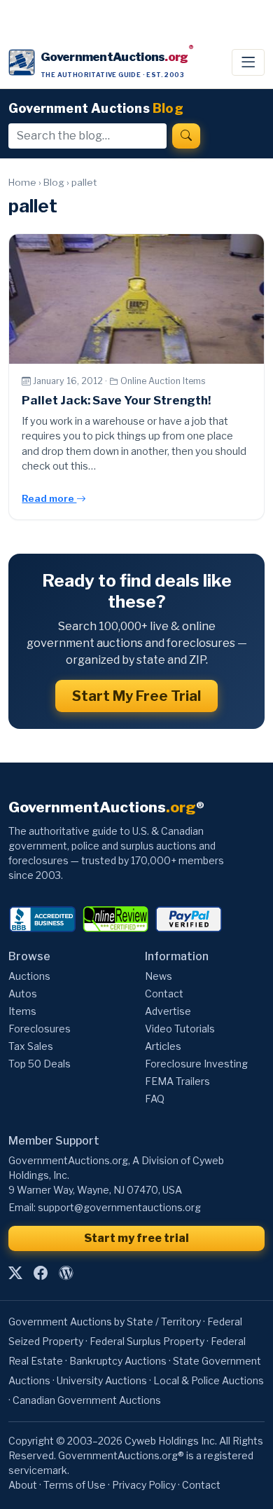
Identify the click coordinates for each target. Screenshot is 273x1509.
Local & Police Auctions (208, 1380)
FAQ (154, 1099)
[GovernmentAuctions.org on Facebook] (41, 1272)
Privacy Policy (144, 1485)
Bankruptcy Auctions (118, 1361)
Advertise (168, 1011)
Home (22, 182)
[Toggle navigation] (248, 62)
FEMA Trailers (177, 1081)
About (22, 1485)
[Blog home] (66, 1272)
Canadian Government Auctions (87, 1400)
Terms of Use (74, 1485)
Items (22, 1011)
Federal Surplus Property (147, 1341)
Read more (49, 498)
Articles (163, 1046)
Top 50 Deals (39, 1064)
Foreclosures (39, 1029)
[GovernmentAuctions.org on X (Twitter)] (15, 1272)
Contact (164, 993)
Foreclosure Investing (196, 1064)
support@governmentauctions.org (119, 1207)
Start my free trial (136, 1238)
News (158, 976)
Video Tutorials (180, 1029)
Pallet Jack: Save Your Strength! (116, 400)
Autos (22, 993)
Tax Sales (30, 1046)
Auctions (29, 976)
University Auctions (102, 1380)
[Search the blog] (186, 136)
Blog (53, 182)
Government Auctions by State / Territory (104, 1321)
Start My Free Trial (136, 696)
